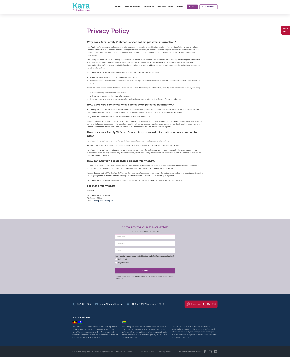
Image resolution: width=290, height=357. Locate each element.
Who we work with (132, 7)
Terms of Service (148, 352)
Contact (179, 7)
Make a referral (208, 7)
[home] (81, 7)
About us (117, 7)
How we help (148, 7)
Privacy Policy (139, 276)
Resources (161, 7)
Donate (192, 7)
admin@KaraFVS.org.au (103, 201)
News (170, 7)
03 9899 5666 (84, 304)
